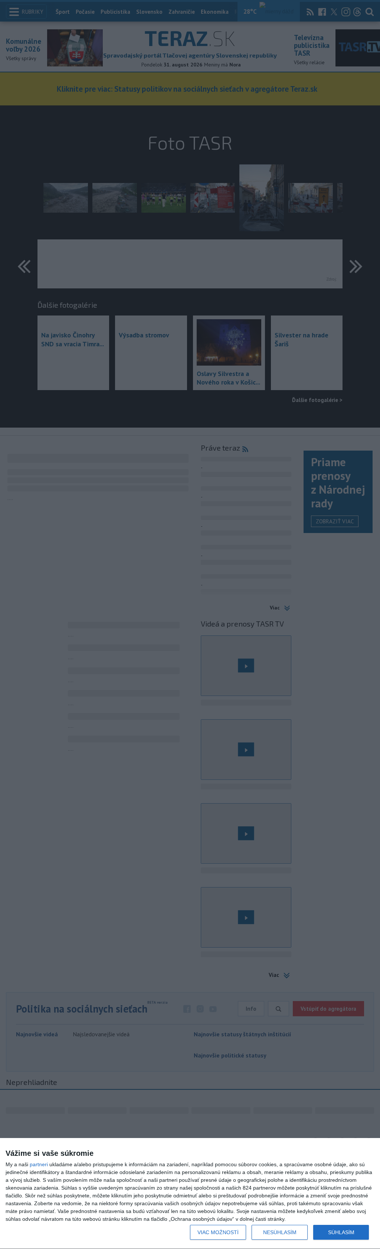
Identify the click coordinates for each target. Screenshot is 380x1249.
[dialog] (190, 1193)
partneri (39, 1164)
